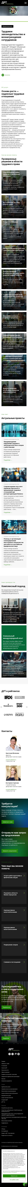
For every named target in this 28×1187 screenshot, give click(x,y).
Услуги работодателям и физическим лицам (13, 1104)
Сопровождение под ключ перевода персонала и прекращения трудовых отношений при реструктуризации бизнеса (13, 717)
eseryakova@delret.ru (11, 1016)
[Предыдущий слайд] (1, 934)
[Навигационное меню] (25, 3)
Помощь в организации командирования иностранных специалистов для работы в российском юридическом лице (13, 769)
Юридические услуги (7, 253)
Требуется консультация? (9, 1032)
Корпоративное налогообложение (10, 1138)
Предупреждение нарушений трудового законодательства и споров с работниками (14, 671)
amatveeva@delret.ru (11, 987)
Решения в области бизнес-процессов (11, 1121)
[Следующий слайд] (27, 934)
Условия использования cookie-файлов (10, 1172)
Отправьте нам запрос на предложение (13, 1061)
